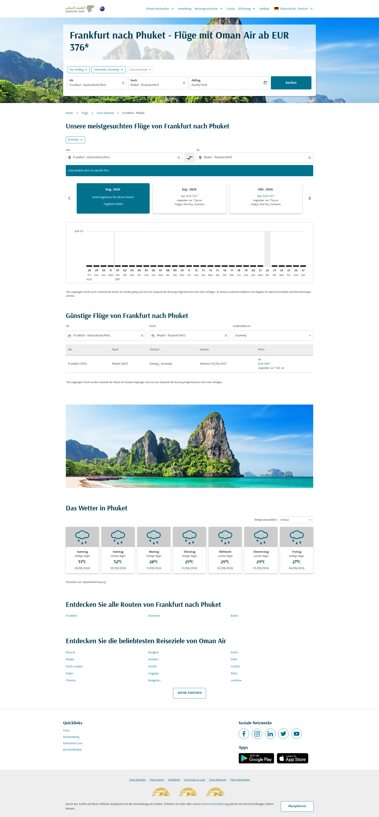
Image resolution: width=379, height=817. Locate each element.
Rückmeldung (71, 737)
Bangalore (154, 680)
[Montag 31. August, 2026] (110, 266)
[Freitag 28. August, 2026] (89, 266)
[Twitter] (283, 733)
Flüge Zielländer (137, 780)
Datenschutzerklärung (214, 804)
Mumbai (153, 659)
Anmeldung (184, 9)
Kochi (234, 652)
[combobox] (95, 85)
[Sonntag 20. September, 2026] (253, 266)
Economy (73, 139)
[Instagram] (257, 733)
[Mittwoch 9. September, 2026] (175, 266)
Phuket (70, 659)
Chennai (71, 680)
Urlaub (231, 9)
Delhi (234, 659)
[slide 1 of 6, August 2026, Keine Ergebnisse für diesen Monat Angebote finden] (113, 198)
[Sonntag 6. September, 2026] (153, 266)
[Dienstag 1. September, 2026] (118, 266)
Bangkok (153, 652)
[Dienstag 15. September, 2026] (217, 266)
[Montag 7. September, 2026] (160, 266)
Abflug (195, 80)
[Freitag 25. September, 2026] (289, 266)
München (154, 616)
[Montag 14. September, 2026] (210, 266)
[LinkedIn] (270, 733)
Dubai (69, 673)
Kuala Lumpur (74, 666)
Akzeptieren (297, 806)
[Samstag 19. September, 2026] (246, 266)
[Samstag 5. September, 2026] (146, 266)
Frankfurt (71, 616)
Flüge (85, 113)
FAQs (66, 730)
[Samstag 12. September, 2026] (196, 266)
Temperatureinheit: (265, 520)
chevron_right (309, 198)
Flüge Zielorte (157, 780)
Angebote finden (113, 204)
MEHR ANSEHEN (190, 693)
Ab (71, 80)
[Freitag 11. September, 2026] (189, 266)
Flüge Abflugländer (240, 780)
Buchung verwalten (209, 9)
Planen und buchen (160, 9)
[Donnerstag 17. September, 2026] (232, 266)
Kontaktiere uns (72, 743)
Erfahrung (247, 9)
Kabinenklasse (241, 326)
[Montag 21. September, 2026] (260, 266)
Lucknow (236, 680)
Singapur (153, 673)
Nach (134, 80)
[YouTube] (296, 733)
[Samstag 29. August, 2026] (96, 266)
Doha (234, 673)
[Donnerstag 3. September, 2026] (132, 266)
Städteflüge (174, 780)
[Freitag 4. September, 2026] (139, 266)
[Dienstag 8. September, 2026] (167, 266)
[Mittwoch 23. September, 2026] (274, 266)
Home (69, 113)
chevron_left (69, 198)
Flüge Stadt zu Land (194, 780)
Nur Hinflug (76, 69)
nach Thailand (105, 113)
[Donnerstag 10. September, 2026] (182, 266)
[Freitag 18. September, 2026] (239, 266)
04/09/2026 (199, 85)
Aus (68, 150)
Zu (198, 150)
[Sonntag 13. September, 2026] (203, 266)
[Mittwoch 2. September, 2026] (125, 266)
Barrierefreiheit (72, 749)
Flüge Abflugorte (217, 780)
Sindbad (264, 9)
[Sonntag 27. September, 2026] (303, 266)
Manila (152, 666)
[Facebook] (244, 733)
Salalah (235, 666)
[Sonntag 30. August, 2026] (103, 266)
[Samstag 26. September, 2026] (296, 266)
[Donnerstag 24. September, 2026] (281, 266)
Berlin (234, 616)
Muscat (70, 652)
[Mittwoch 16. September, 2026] (224, 266)
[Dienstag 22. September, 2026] (267, 249)
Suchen (291, 83)
